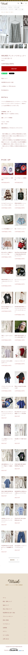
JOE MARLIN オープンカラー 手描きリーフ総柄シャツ (7, 465)
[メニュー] (26, 3)
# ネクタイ (10, 7)
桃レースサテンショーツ (20, 228)
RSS (4, 620)
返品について (4, 78)
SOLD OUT (14, 68)
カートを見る (6, 635)
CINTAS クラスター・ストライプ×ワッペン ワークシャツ (6, 520)
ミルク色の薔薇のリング (6, 228)
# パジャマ (11, 9)
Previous (1, 29)
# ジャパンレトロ (4, 9)
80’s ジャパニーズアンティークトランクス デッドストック (7, 413)
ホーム (2, 12)
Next (26, 29)
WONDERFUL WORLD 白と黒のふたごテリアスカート (20, 493)
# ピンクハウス (3, 7)
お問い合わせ (6, 639)
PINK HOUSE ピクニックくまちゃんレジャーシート (7, 281)
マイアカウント (6, 624)
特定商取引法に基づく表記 (7, 82)
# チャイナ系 (16, 7)
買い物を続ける (4, 90)
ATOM (7, 620)
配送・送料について (7, 601)
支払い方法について (7, 609)
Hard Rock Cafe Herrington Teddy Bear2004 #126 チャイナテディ (20, 254)
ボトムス (7, 12)
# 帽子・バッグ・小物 (19, 9)
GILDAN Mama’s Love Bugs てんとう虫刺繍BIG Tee (7, 547)
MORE (12, 560)
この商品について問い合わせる (8, 86)
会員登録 (5, 627)
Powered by (6, 650)
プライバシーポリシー (8, 616)
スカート (11, 12)
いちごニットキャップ (20, 361)
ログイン (5, 631)
